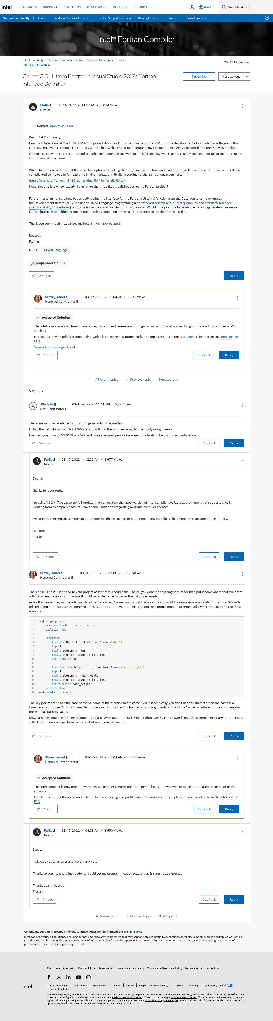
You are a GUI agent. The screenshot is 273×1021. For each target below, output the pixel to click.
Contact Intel (87, 968)
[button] (242, 106)
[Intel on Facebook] (48, 977)
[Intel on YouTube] (78, 977)
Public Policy (210, 968)
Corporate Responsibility (164, 968)
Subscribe (199, 76)
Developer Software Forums (65, 60)
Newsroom (107, 968)
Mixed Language (56, 250)
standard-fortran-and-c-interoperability (169, 202)
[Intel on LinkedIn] (68, 977)
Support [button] (50, 7)
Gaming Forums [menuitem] (148, 18)
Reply (234, 275)
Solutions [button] (72, 7)
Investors (123, 968)
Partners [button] (120, 7)
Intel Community (33, 60)
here (190, 336)
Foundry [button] (142, 7)
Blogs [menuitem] (171, 18)
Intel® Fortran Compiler (37, 64)
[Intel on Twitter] (58, 977)
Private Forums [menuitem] (194, 18)
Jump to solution (55, 125)
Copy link (204, 355)
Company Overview (61, 968)
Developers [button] (97, 7)
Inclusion (191, 968)
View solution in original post (54, 347)
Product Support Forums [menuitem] (113, 18)
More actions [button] (231, 76)
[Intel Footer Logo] (28, 986)
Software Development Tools (105, 60)
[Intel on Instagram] (88, 977)
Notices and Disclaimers (184, 997)
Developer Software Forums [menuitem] (70, 18)
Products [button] (28, 7)
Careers (138, 968)
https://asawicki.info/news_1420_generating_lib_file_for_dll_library (77, 180)
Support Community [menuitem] (16, 18)
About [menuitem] (41, 18)
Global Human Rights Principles (161, 1000)
